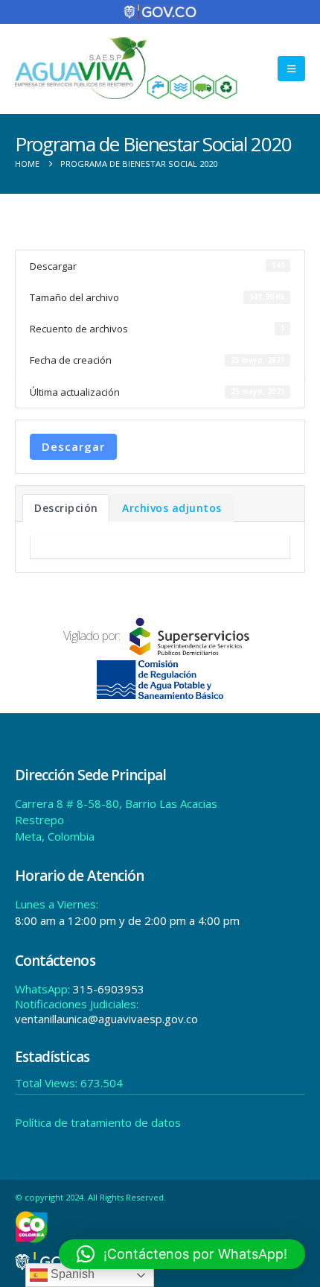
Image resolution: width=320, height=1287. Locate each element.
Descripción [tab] (66, 508)
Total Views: (47, 1082)
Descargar (73, 446)
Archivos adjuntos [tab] (172, 508)
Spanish (71, 1274)
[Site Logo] (126, 68)
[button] (291, 68)
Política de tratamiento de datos (98, 1122)
